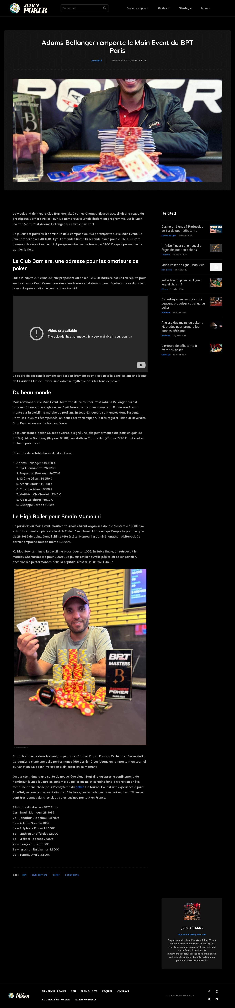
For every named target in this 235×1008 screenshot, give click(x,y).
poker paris (72, 874)
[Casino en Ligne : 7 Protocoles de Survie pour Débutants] (216, 229)
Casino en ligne (169, 235)
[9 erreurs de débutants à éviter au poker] (216, 348)
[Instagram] (217, 992)
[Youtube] (217, 999)
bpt (24, 874)
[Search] (105, 8)
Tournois (166, 254)
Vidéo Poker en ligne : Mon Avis (183, 265)
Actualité (96, 60)
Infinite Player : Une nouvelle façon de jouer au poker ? (181, 247)
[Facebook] (209, 992)
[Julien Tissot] (192, 911)
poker (80, 787)
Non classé (167, 270)
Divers (165, 289)
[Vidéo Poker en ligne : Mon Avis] (216, 267)
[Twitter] (209, 999)
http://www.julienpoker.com (192, 934)
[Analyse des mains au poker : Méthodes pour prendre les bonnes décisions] (216, 325)
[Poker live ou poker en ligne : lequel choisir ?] (216, 282)
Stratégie (166, 312)
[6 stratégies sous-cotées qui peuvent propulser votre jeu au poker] (216, 301)
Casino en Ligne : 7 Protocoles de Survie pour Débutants (182, 228)
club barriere (39, 874)
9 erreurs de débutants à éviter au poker (179, 348)
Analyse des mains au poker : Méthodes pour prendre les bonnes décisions (182, 326)
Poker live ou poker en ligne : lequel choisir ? (181, 282)
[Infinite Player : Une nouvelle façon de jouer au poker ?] (216, 248)
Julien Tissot (192, 927)
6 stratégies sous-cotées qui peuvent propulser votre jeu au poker (183, 303)
